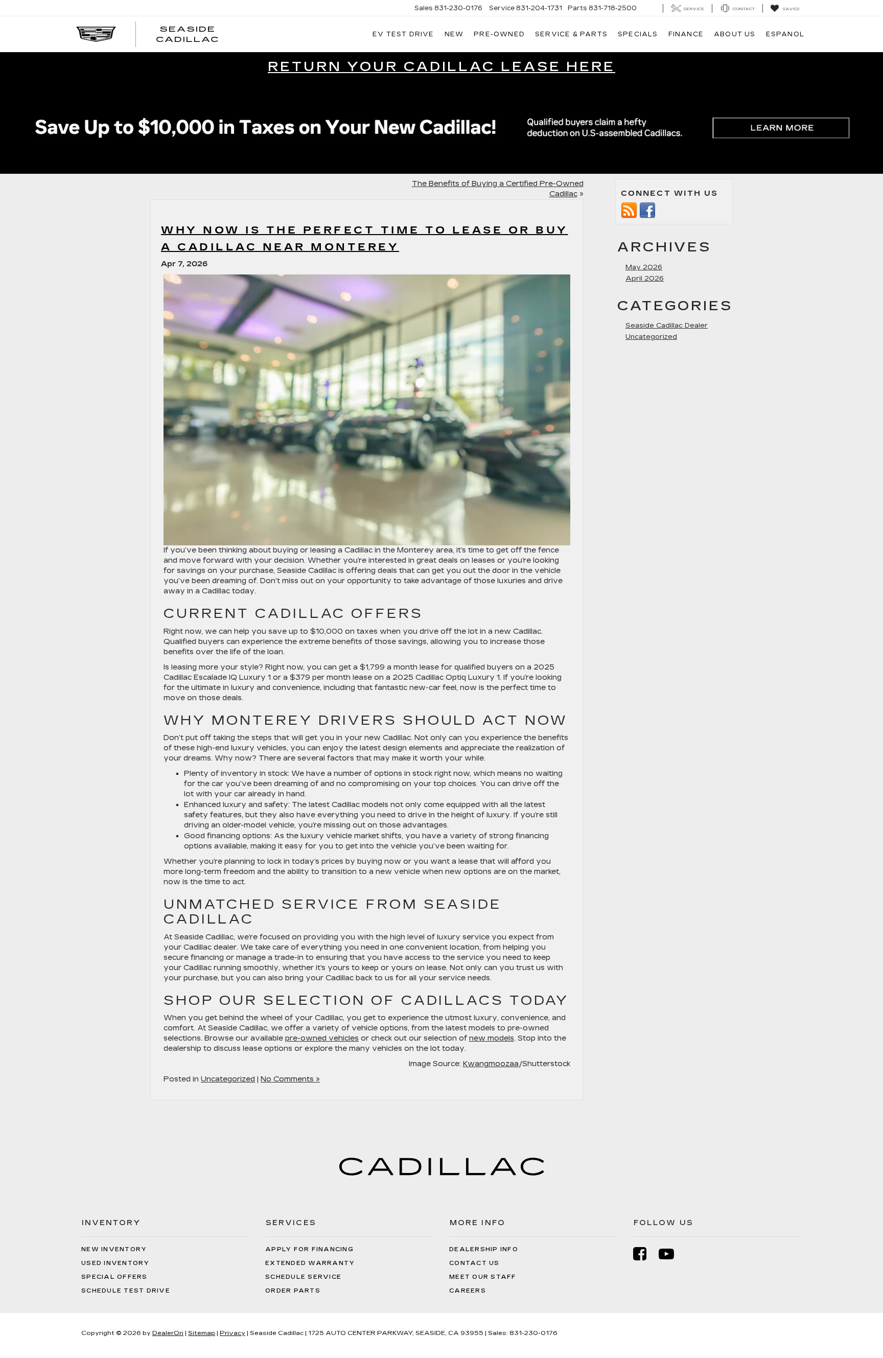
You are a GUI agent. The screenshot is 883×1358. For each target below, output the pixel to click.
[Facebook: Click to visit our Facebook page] (645, 1254)
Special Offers (114, 1277)
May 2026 (643, 267)
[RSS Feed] (629, 209)
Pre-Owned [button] (499, 34)
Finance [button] (686, 34)
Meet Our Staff (483, 1277)
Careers (467, 1290)
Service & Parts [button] (571, 34)
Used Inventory (115, 1263)
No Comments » (290, 1079)
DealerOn (167, 1333)
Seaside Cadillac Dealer (666, 325)
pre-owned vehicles (322, 1038)
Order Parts (292, 1290)
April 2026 (644, 278)
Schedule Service (303, 1277)
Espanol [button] (785, 34)
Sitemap (201, 1333)
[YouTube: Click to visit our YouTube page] (671, 1254)
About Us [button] (735, 34)
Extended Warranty (310, 1263)
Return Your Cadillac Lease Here (441, 67)
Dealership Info (483, 1249)
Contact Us (474, 1263)
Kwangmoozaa (491, 1064)
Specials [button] (638, 34)
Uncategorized (228, 1079)
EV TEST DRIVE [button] (403, 34)
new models (491, 1038)
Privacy (232, 1333)
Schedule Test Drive (125, 1290)
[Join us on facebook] (647, 209)
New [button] (454, 34)
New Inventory (114, 1249)
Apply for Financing (309, 1249)
